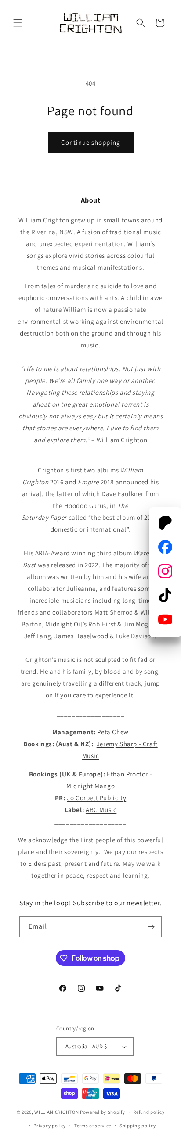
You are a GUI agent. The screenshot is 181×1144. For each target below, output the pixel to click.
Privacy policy (49, 1126)
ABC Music (101, 809)
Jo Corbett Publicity (96, 798)
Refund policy (148, 1112)
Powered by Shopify (102, 1112)
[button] (17, 22)
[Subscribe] (151, 926)
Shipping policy (137, 1126)
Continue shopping (90, 142)
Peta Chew (112, 732)
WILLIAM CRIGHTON (56, 1112)
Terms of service (92, 1126)
